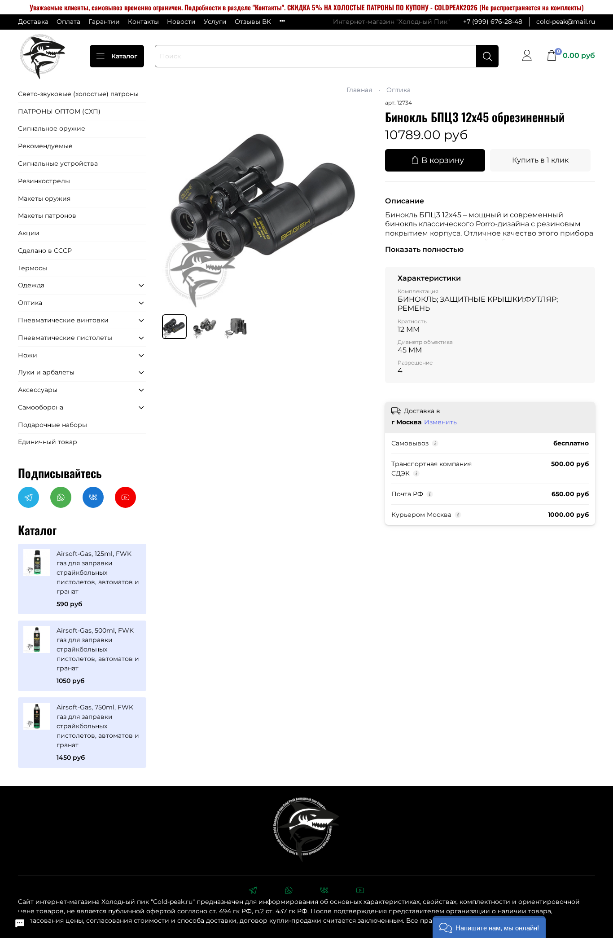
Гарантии (104, 22)
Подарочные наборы (52, 425)
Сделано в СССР (45, 251)
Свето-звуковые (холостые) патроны (78, 94)
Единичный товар (47, 442)
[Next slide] (359, 203)
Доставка (33, 22)
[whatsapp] (288, 891)
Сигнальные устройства (58, 163)
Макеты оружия (44, 198)
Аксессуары (37, 390)
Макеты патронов (47, 215)
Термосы (32, 268)
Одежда (31, 285)
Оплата (68, 22)
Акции (28, 233)
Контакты (143, 22)
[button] (489, 927)
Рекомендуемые (45, 146)
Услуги (215, 22)
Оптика (398, 90)
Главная (359, 90)
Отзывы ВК (253, 22)
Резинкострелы (44, 181)
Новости (181, 22)
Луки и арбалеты (46, 372)
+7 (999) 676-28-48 (492, 22)
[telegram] (253, 891)
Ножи (27, 355)
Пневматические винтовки (63, 320)
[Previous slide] (174, 203)
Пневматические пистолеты (65, 338)
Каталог (124, 56)
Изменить (440, 422)
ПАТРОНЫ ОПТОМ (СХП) (59, 111)
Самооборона (40, 407)
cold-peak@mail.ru (565, 22)
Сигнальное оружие (51, 128)
